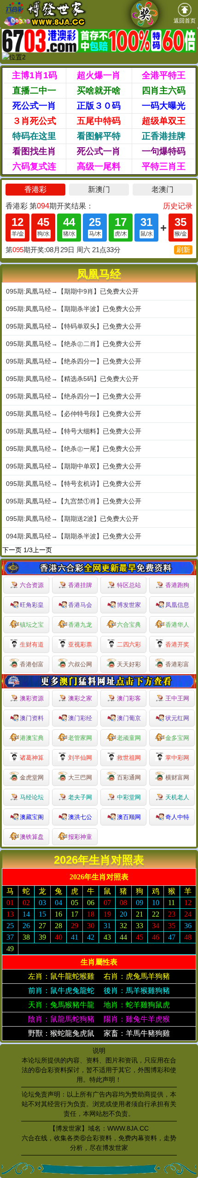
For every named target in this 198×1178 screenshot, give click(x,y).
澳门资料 (32, 718)
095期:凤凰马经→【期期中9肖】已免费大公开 (72, 291)
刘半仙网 (80, 757)
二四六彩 (129, 644)
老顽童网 (129, 737)
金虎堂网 (32, 777)
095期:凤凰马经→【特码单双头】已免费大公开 (73, 326)
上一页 (42, 550)
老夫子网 (80, 797)
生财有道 (32, 644)
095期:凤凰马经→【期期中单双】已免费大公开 (73, 466)
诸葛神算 (32, 757)
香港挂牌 (80, 585)
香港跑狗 (177, 585)
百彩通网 (129, 777)
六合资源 (32, 585)
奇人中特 (177, 817)
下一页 (12, 550)
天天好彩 (129, 664)
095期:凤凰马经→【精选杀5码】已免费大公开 (72, 378)
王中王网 (177, 698)
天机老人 (177, 797)
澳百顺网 (129, 817)
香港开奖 (177, 644)
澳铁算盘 (32, 836)
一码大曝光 (164, 105)
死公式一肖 (34, 105)
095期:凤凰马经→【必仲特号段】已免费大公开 (73, 413)
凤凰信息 (177, 604)
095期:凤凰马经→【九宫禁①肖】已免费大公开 (73, 501)
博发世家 (129, 604)
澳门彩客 (129, 698)
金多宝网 (177, 737)
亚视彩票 (80, 644)
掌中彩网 (177, 757)
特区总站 (129, 585)
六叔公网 (80, 664)
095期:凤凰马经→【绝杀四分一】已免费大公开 (73, 361)
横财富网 (177, 777)
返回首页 (185, 20)
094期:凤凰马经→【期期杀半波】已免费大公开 (73, 536)
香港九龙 (80, 624)
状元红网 (177, 718)
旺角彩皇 (32, 604)
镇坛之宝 (32, 624)
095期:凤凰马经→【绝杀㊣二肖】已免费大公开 (73, 343)
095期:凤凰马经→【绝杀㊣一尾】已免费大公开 (73, 448)
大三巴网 (80, 777)
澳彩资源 (32, 698)
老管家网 (80, 737)
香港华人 (177, 624)
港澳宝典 (32, 737)
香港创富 (32, 664)
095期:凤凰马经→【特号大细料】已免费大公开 (73, 431)
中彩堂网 (129, 797)
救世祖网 (129, 757)
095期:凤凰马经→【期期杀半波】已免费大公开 (73, 308)
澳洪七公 (80, 817)
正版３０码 (99, 105)
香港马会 (80, 604)
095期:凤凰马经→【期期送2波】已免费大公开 (72, 518)
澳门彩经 (80, 718)
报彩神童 (80, 836)
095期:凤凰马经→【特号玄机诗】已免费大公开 (73, 483)
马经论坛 (32, 797)
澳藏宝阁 (32, 817)
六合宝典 (129, 624)
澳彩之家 (80, 698)
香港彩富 (177, 664)
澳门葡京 (129, 718)
